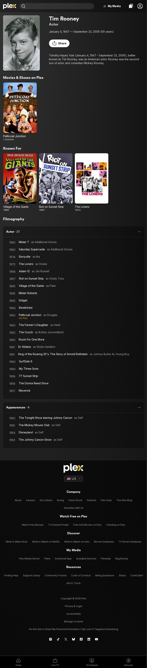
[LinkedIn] (89, 639)
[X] (66, 639)
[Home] (9, 6)
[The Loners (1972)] (91, 182)
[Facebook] (81, 639)
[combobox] (60, 6)
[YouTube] (96, 639)
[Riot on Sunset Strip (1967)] (56, 182)
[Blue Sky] (73, 639)
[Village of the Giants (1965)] (20, 182)
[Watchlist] (131, 6)
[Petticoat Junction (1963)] (20, 111)
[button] (140, 6)
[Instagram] (50, 639)
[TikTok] (58, 639)
